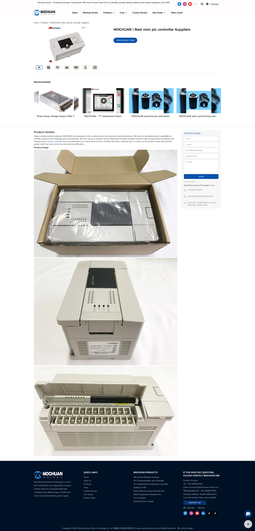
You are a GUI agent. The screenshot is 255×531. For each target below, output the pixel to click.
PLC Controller (139, 498)
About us (87, 481)
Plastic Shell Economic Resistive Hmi (148, 491)
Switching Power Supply (143, 501)
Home (75, 13)
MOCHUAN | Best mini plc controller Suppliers (70, 23)
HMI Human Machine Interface (146, 477)
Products (107, 13)
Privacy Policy (89, 498)
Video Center (177, 13)
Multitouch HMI (139, 487)
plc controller (56, 141)
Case (122, 13)
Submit (201, 176)
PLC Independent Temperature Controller (150, 484)
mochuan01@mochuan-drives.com (203, 487)
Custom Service (139, 13)
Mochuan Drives (90, 13)
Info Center (157, 13)
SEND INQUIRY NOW (125, 40)
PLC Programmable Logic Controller (148, 481)
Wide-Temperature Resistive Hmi (147, 494)
